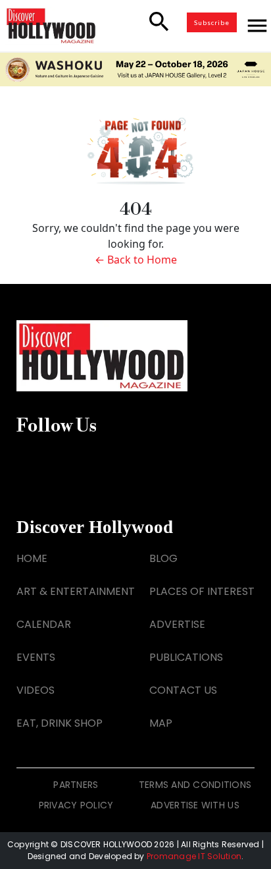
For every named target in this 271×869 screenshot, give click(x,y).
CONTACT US (183, 690)
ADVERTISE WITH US (195, 805)
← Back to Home (136, 259)
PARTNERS (75, 784)
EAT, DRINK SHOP (59, 723)
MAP (160, 723)
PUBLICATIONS (186, 657)
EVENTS (35, 657)
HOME (31, 558)
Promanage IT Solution (194, 856)
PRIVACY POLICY (76, 805)
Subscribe (212, 22)
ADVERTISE (177, 624)
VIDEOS (35, 690)
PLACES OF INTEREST (202, 591)
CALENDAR (43, 624)
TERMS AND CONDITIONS (195, 784)
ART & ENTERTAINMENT (75, 591)
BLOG (163, 558)
